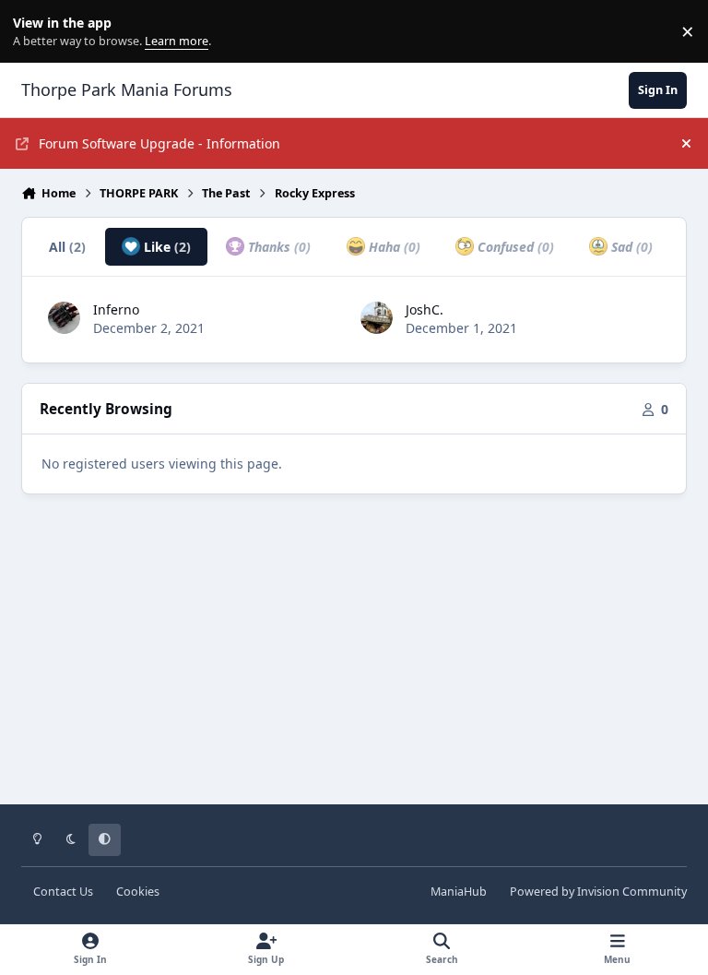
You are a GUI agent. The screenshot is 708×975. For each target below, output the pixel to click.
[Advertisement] (354, 662)
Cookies (137, 891)
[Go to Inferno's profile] (64, 318)
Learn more (35, 32)
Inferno (116, 309)
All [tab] (67, 247)
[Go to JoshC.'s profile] (376, 318)
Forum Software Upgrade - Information (159, 143)
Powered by (598, 891)
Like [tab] (165, 247)
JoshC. (424, 309)
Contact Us (63, 891)
